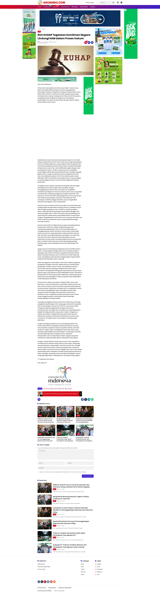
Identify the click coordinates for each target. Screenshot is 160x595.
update (70, 388)
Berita (82, 564)
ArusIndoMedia (45, 42)
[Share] (92, 42)
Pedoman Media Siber (44, 567)
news (62, 388)
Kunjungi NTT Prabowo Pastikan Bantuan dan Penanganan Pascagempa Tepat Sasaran (84, 439)
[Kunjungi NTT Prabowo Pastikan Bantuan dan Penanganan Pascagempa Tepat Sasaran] (85, 430)
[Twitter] (85, 399)
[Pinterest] (45, 581)
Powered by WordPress (45, 591)
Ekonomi (83, 572)
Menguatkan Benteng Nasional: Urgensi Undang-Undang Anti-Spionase (65, 420)
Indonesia (47, 388)
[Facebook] (82, 399)
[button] (113, 2)
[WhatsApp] (92, 399)
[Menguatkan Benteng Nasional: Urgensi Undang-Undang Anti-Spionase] (65, 411)
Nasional (55, 388)
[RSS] (54, 581)
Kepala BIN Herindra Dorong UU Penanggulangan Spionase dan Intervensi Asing (46, 439)
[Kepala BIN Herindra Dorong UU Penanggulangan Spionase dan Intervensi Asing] (46, 430)
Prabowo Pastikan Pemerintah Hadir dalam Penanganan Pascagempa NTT (65, 439)
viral (98, 574)
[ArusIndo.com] (60, 2)
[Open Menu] (121, 3)
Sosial (82, 574)
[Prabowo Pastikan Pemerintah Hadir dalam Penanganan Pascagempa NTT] (65, 430)
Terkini (83, 569)
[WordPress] (48, 581)
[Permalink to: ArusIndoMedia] (39, 42)
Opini (39, 31)
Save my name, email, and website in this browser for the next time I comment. (63, 472)
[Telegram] (89, 399)
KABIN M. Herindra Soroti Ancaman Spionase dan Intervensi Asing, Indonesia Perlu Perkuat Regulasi (46, 420)
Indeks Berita (41, 564)
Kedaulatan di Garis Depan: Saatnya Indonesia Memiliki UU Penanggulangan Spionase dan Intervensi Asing (84, 420)
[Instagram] (51, 581)
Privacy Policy (41, 569)
